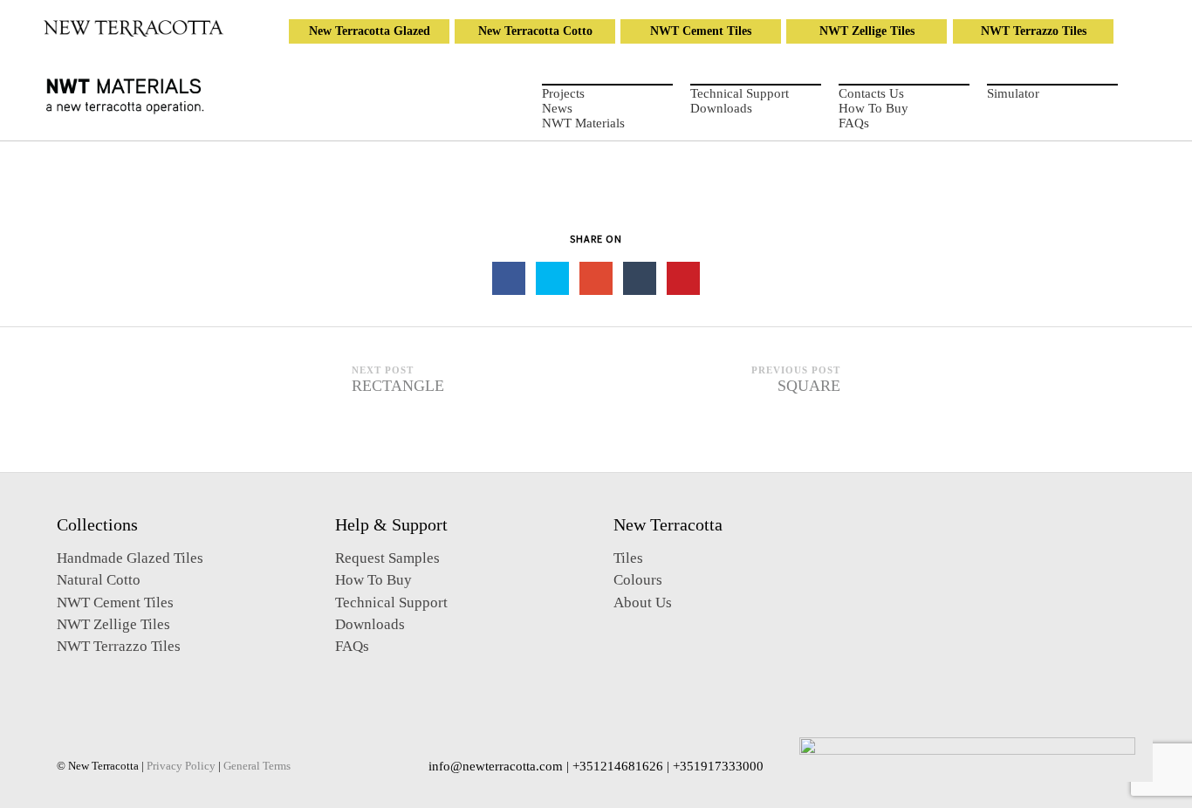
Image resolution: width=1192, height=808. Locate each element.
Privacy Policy (181, 766)
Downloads (721, 108)
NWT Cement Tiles (700, 31)
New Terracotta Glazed (369, 31)
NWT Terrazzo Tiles (1033, 31)
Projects (563, 93)
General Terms (257, 766)
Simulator (1013, 93)
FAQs (854, 123)
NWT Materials (583, 123)
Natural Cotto (98, 580)
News (557, 108)
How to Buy (873, 108)
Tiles (628, 558)
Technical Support (739, 93)
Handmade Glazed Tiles (130, 558)
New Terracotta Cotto (535, 31)
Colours (637, 580)
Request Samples (387, 558)
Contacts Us (871, 93)
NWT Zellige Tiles (867, 31)
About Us (642, 602)
